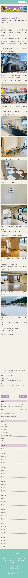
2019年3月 (3, 546)
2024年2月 (3, 451)
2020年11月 (4, 498)
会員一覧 (14, 562)
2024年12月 (4, 448)
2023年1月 (3, 465)
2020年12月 (4, 495)
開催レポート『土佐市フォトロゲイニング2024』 (12, 404)
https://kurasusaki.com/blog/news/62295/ (13, 385)
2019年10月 (4, 526)
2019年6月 (3, 537)
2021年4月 (3, 487)
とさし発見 (5, 558)
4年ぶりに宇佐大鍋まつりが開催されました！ (11, 413)
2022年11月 (4, 470)
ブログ (22, 560)
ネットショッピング (14, 560)
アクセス (6, 560)
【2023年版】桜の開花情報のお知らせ (9, 416)
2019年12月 (4, 521)
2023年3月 (3, 459)
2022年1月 (3, 476)
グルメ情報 (3, 429)
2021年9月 (3, 479)
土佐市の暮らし (4, 432)
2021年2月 (3, 493)
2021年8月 (3, 481)
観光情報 (3, 438)
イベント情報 (4, 426)
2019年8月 (3, 532)
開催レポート (4, 440)
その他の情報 (4, 424)
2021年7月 (3, 484)
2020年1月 (3, 518)
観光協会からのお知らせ (6, 435)
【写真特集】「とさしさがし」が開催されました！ (12, 406)
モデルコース (13, 558)
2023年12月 (4, 453)
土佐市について (21, 558)
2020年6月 (3, 507)
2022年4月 (3, 473)
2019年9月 (3, 529)
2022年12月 (4, 467)
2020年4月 (3, 512)
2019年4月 (3, 543)
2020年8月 (3, 501)
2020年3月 (3, 515)
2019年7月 (3, 535)
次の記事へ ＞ (23, 396)
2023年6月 (3, 456)
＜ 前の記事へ (4, 396)
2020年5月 (3, 509)
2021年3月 (3, 490)
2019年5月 (3, 540)
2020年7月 (3, 504)
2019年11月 (4, 523)
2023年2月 (3, 462)
